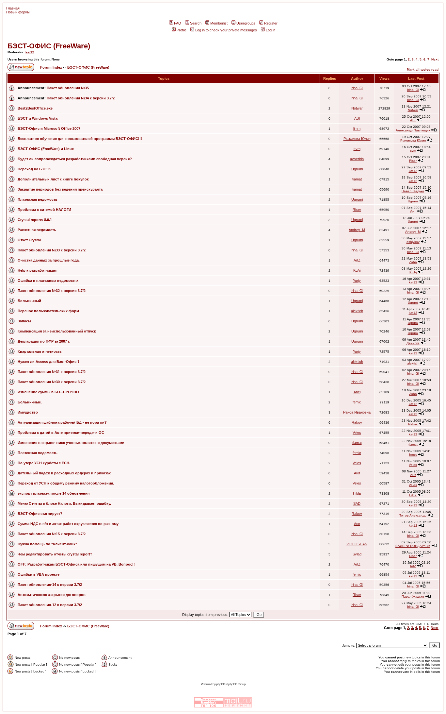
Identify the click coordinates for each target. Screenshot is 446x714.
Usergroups (245, 23)
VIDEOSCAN (356, 544)
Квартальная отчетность (40, 351)
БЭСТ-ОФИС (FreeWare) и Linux (46, 149)
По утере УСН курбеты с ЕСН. (44, 463)
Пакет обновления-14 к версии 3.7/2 (50, 584)
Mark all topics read (422, 69)
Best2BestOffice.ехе (35, 108)
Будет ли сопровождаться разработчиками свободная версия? (75, 159)
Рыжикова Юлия (357, 139)
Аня (357, 473)
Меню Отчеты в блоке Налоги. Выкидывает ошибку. (64, 503)
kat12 (29, 52)
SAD (356, 503)
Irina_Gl (357, 88)
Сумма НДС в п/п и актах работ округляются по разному (68, 524)
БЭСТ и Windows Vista (37, 118)
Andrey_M (357, 230)
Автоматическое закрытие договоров (52, 595)
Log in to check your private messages (226, 30)
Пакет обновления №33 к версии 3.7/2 (52, 250)
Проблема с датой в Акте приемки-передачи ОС (61, 432)
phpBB (220, 684)
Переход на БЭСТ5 (34, 169)
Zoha (413, 262)
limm (356, 128)
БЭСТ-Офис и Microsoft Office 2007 (49, 128)
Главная (13, 8)
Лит (413, 211)
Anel (357, 392)
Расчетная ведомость (37, 230)
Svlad (357, 554)
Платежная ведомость (37, 199)
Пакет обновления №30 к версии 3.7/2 (52, 382)
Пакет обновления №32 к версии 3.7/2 (52, 291)
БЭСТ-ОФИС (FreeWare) (49, 46)
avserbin (357, 159)
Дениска (413, 343)
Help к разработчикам (37, 270)
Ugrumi (357, 169)
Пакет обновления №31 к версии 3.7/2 (52, 372)
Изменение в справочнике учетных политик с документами (71, 443)
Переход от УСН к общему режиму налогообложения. (66, 483)
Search (195, 23)
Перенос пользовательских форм (48, 311)
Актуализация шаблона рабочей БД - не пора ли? (62, 422)
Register (271, 23)
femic (357, 402)
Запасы (24, 321)
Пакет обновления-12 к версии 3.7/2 (50, 605)
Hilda (357, 493)
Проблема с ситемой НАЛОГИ (44, 210)
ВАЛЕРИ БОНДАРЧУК (412, 546)
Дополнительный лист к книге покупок (53, 179)
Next (434, 59)
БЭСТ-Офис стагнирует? (40, 514)
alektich (357, 311)
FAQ (177, 23)
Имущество (28, 412)
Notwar (357, 108)
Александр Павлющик (413, 130)
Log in (270, 30)
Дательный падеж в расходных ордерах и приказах (64, 473)
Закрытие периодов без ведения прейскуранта (60, 189)
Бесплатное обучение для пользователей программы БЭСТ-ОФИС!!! (80, 139)
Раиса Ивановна (357, 412)
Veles (357, 432)
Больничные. (30, 402)
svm (357, 149)
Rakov (357, 422)
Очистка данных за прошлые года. (49, 260)
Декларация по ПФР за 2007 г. (44, 341)
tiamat (357, 179)
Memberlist (219, 23)
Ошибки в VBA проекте (38, 574)
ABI (357, 118)
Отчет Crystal (29, 240)
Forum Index (50, 67)
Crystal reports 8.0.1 (35, 220)
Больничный (29, 301)
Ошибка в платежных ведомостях (48, 280)
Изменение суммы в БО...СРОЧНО (48, 392)
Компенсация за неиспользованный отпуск (57, 331)
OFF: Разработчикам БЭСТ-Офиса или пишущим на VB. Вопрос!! (76, 564)
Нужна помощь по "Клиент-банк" (47, 544)
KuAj (356, 270)
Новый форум (18, 12)
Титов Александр (412, 515)
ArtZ (357, 260)
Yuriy (357, 280)
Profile (181, 30)
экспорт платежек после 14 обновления (53, 493)
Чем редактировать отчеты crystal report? (55, 554)
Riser (413, 160)
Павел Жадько (413, 191)
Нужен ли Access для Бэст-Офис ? (49, 362)
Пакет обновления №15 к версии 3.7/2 (52, 534)
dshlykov (413, 242)
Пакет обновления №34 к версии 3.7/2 (81, 98)
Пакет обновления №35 (68, 88)
